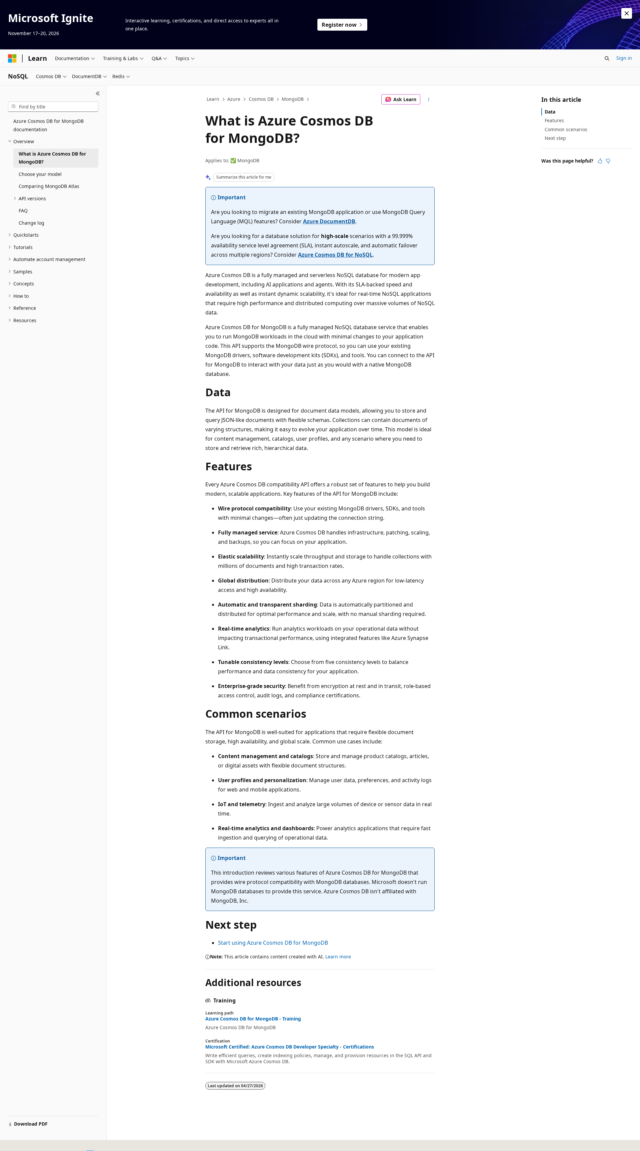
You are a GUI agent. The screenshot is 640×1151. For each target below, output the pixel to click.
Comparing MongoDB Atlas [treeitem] (49, 186)
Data (550, 111)
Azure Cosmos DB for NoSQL (335, 254)
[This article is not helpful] (608, 161)
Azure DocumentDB (329, 221)
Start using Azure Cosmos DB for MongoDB (273, 942)
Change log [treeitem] (31, 223)
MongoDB (293, 99)
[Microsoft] (12, 58)
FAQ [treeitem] (23, 210)
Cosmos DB (261, 99)
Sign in (624, 58)
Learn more (338, 956)
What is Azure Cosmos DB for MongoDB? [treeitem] (52, 158)
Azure (233, 99)
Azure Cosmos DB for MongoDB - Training (253, 1019)
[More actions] (429, 99)
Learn (213, 99)
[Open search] (607, 58)
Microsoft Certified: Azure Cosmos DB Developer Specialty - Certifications (289, 1047)
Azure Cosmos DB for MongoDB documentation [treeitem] (48, 125)
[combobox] (53, 106)
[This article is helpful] (600, 161)
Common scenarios (566, 129)
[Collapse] (98, 93)
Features (554, 120)
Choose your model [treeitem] (40, 174)
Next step (555, 138)
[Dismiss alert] (626, 13)
